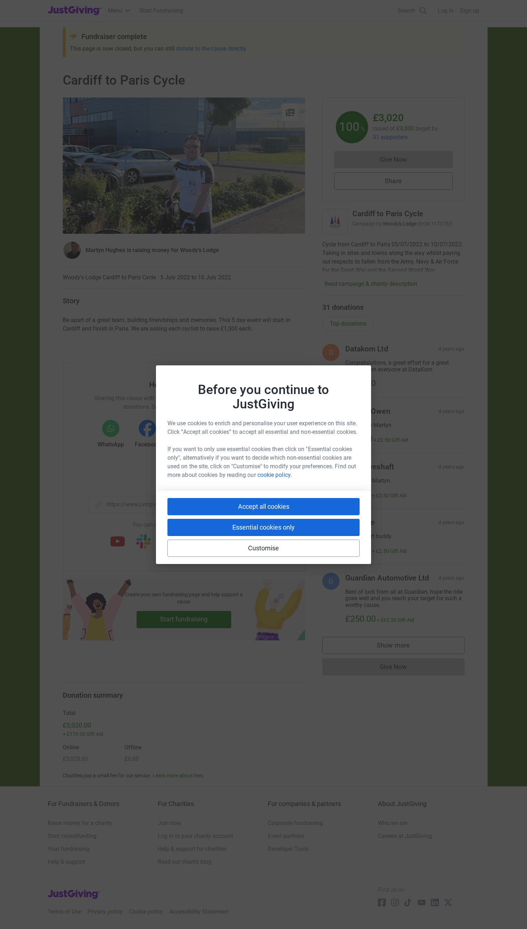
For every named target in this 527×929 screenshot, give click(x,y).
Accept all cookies (263, 506)
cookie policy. (274, 474)
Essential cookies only (263, 527)
